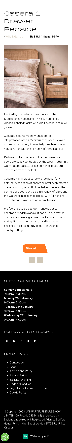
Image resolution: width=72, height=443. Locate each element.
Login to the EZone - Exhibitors (29, 388)
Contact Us (17, 362)
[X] (7, 341)
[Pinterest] (35, 341)
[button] (36, 248)
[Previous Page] (32, 260)
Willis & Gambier (15, 36)
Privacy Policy (18, 375)
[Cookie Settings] (5, 437)
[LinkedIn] (28, 341)
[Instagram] (21, 341)
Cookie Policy (18, 392)
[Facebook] (14, 341)
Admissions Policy (21, 371)
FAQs (13, 366)
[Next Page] (40, 260)
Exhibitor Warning (20, 379)
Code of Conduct (20, 384)
